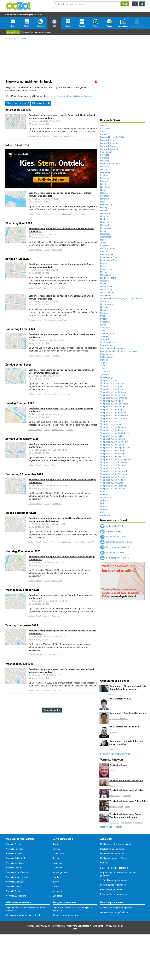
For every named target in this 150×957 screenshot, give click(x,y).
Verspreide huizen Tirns (111, 468)
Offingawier (105, 295)
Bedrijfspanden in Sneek (117, 557)
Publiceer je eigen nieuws (112, 848)
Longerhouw (106, 268)
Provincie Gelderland (15, 858)
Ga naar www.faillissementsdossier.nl (22, 915)
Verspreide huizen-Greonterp (113, 485)
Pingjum (104, 318)
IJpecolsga (105, 233)
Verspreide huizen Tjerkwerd (113, 470)
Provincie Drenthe (13, 844)
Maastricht (57, 867)
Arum (102, 131)
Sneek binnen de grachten (63, 136)
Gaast (103, 184)
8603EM (66, 394)
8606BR (91, 542)
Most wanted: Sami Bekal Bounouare (127, 713)
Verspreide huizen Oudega (112, 450)
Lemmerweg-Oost (108, 257)
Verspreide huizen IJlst (110, 421)
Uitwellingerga (106, 377)
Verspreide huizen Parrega (112, 453)
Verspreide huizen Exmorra (112, 394)
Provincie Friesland (14, 853)
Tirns (102, 368)
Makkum (104, 271)
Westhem (104, 494)
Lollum (103, 266)
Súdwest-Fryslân (26, 14)
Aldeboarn (139, 822)
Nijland (103, 283)
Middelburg (58, 891)
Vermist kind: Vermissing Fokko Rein (127, 801)
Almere (112, 786)
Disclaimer (98, 925)
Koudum (104, 251)
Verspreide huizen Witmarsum (114, 473)
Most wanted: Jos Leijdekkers (124, 726)
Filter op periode (40, 103)
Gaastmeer (105, 186)
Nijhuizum (104, 280)
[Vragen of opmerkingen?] (142, 3)
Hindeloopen (106, 222)
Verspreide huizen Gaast (111, 400)
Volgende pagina (52, 710)
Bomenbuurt (57, 249)
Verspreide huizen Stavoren (113, 465)
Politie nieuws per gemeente (113, 884)
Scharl (103, 330)
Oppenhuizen (106, 304)
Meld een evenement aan (112, 853)
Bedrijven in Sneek (114, 526)
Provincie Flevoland (14, 848)
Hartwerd (104, 198)
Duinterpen (56, 355)
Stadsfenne (105, 353)
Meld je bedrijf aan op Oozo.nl (114, 858)
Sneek (24, 38)
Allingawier (105, 128)
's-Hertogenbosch (61, 872)
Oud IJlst (104, 307)
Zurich (103, 511)
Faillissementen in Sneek (117, 547)
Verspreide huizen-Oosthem (113, 488)
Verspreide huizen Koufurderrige (115, 432)
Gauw (103, 189)
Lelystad (56, 848)
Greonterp (105, 195)
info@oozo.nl (58, 925)
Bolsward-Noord (107, 140)
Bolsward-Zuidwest (109, 148)
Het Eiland (56, 654)
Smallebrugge (106, 345)
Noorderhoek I (107, 286)
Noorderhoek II (58, 429)
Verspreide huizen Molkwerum (114, 441)
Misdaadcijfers (27, 32)
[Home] (18, 5)
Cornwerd (104, 157)
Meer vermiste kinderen (111, 826)
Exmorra (104, 175)
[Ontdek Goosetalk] (51, 168)
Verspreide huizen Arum (111, 386)
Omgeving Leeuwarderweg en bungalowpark (121, 298)
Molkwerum (105, 274)
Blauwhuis (105, 134)
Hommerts (105, 225)
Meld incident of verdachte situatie (116, 844)
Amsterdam (113, 732)
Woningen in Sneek (114, 552)
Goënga (104, 192)
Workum (104, 506)
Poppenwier (105, 321)
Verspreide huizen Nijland (112, 444)
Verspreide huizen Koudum (112, 430)
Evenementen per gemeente (113, 894)
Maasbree (127, 795)
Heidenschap (106, 204)
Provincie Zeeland (13, 891)
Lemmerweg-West (59, 288)
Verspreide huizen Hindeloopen (114, 415)
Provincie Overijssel (14, 881)
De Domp (104, 160)
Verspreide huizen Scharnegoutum (116, 459)
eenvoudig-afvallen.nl (123, 596)
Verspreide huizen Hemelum (113, 412)
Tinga (54, 465)
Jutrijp (103, 242)
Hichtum (104, 216)
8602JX (70, 429)
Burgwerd (104, 154)
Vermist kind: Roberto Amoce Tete (126, 780)
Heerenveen (114, 822)
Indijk (102, 239)
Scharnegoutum (107, 333)
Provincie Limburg (13, 867)
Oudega (104, 309)
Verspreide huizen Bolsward (113, 389)
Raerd (103, 324)
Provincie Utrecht (13, 886)
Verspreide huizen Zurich (111, 482)
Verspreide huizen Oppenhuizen (115, 447)
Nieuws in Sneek (113, 531)
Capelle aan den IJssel (118, 718)
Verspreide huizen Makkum (112, 438)
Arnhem (112, 694)
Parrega (104, 312)
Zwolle (112, 749)
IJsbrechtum (105, 236)
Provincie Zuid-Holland (15, 895)
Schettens (104, 336)
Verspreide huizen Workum (112, 479)
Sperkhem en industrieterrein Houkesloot (68, 214)
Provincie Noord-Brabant (16, 872)
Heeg (102, 201)
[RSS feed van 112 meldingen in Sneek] (96, 81)
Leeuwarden (58, 853)
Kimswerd (104, 245)
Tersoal (103, 362)
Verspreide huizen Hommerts (113, 418)
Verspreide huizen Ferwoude (113, 397)
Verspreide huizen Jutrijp (111, 424)
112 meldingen (13, 32)
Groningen (58, 862)
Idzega (103, 230)
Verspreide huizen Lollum (112, 435)
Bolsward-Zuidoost (108, 145)
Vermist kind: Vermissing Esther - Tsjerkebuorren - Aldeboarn (125, 816)
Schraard (104, 339)
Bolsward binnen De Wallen (113, 137)
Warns (103, 491)
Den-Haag (57, 895)
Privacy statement (114, 925)
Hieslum (104, 219)
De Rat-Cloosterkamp (110, 163)
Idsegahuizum (106, 227)
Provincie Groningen (14, 862)
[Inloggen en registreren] (135, 3)
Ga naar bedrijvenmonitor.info (66, 915)
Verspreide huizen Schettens (113, 462)
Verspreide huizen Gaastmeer (114, 403)
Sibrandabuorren (108, 342)
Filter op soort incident (17, 103)
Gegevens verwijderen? (79, 925)
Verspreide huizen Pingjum (112, 456)
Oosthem (104, 301)
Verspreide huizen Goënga (112, 406)
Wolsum (104, 500)
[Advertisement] (51, 735)
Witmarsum (105, 497)
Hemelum (104, 210)
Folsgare (104, 181)
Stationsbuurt (106, 356)
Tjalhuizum (105, 371)
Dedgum (104, 169)
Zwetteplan (56, 394)
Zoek (124, 3)
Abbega (103, 125)
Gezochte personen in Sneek (119, 541)
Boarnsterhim (126, 822)
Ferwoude (105, 178)
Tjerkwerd (104, 374)
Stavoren (104, 359)
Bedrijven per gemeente (111, 889)
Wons (102, 503)
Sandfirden (105, 327)
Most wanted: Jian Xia (120, 698)
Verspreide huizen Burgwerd (113, 391)
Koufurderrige (106, 254)
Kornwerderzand (108, 248)
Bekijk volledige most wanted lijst (115, 753)
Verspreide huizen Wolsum (112, 476)
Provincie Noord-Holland (16, 876)
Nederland (11, 14)
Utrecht (56, 886)
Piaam (103, 315)
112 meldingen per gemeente (114, 880)
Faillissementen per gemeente (114, 867)
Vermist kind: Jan (118, 764)
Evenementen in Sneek (116, 536)
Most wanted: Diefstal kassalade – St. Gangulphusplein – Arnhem (128, 687)
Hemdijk (104, 207)
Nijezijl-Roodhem (108, 277)
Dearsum (104, 166)
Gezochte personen (43, 32)
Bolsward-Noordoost (109, 143)
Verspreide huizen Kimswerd (113, 427)
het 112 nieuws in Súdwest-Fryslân (74, 96)
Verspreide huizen (108, 380)
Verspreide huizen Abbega (112, 383)
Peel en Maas (114, 795)
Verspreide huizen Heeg (111, 409)
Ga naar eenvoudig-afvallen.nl (114, 912)
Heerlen (112, 770)
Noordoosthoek (107, 292)
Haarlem (112, 704)
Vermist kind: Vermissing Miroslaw (126, 790)
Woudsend (105, 509)
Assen (55, 844)
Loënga (103, 263)
